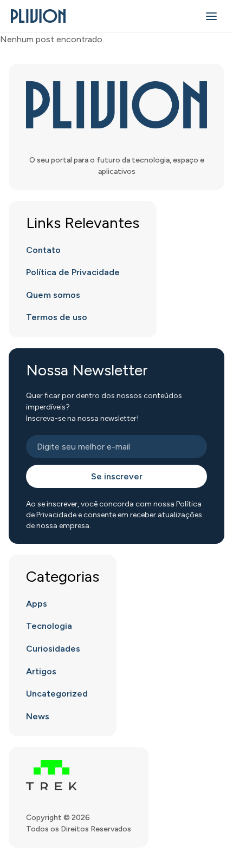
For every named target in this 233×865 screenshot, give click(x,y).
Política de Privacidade (73, 272)
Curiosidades (53, 648)
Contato (43, 250)
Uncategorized (57, 693)
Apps (36, 604)
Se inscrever (117, 476)
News (37, 716)
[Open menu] (211, 16)
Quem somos (53, 295)
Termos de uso (56, 317)
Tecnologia (49, 626)
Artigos (41, 671)
